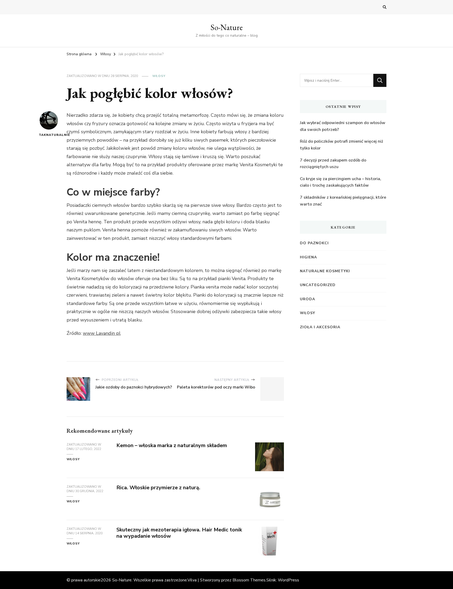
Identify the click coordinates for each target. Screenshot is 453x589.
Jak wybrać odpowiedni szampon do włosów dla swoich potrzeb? (342, 126)
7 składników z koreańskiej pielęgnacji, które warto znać (343, 201)
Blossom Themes (249, 580)
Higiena (308, 257)
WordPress (288, 580)
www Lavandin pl (102, 333)
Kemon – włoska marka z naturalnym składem (171, 445)
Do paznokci (314, 243)
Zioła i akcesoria (320, 327)
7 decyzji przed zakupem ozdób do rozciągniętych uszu (333, 163)
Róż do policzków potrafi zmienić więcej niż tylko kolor (341, 144)
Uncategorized (318, 284)
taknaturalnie (48, 135)
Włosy (158, 76)
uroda (307, 299)
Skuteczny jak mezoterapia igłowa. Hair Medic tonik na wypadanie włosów (179, 533)
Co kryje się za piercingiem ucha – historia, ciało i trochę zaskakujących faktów (340, 182)
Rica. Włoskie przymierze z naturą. (158, 487)
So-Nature (227, 27)
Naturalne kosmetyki (325, 271)
